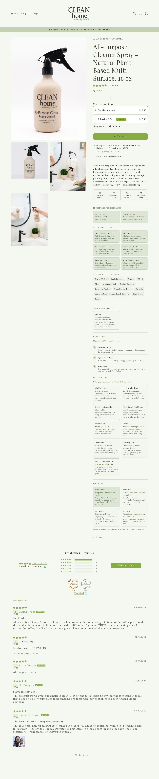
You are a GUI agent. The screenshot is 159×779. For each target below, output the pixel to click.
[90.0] (86, 584)
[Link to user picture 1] (19, 741)
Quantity (97, 90)
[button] (24, 13)
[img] (20, 607)
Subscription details (111, 126)
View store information (108, 156)
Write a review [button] (126, 565)
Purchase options (103, 104)
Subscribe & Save (111, 119)
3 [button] (80, 755)
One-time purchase (107, 110)
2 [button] (76, 755)
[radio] (96, 110)
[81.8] (73, 584)
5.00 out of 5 (39, 563)
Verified (79, 593)
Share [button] (99, 537)
